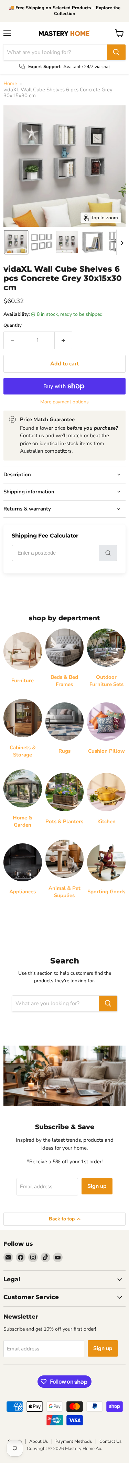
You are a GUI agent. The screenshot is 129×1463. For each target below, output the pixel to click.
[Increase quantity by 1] (63, 340)
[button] (16, 242)
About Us (38, 1441)
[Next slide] (121, 242)
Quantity (12, 325)
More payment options (64, 402)
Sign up (97, 1186)
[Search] (116, 52)
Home (10, 84)
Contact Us (110, 1441)
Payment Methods (73, 1441)
